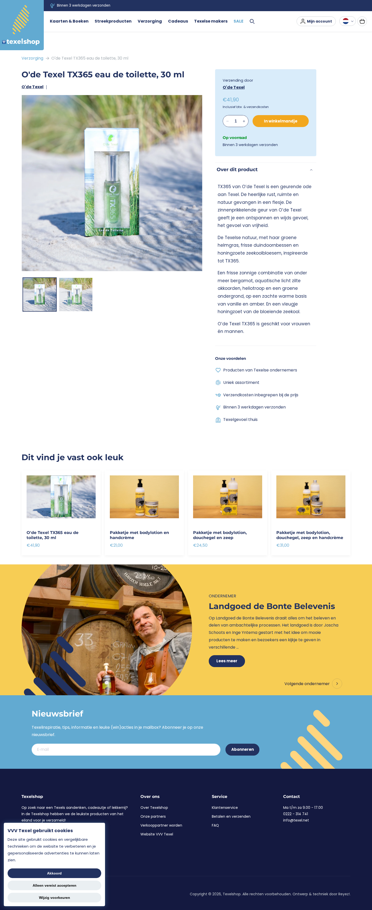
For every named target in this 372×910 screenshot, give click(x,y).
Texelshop (232, 894)
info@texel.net (296, 820)
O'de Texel (33, 87)
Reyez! (344, 894)
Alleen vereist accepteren (54, 885)
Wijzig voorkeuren (54, 898)
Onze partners (153, 816)
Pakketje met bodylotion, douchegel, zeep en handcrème (309, 535)
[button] (69, 21)
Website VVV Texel (156, 834)
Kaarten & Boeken (69, 21)
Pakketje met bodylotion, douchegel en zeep (220, 535)
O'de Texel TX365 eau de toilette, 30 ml (89, 58)
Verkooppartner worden (161, 825)
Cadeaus (178, 21)
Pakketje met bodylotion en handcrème (139, 535)
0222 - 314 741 (295, 813)
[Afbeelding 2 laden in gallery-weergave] (76, 294)
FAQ (215, 825)
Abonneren (242, 749)
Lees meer (226, 661)
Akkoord (54, 873)
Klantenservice (225, 807)
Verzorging (32, 58)
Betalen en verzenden (231, 816)
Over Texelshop (154, 807)
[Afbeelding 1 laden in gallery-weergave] (39, 294)
